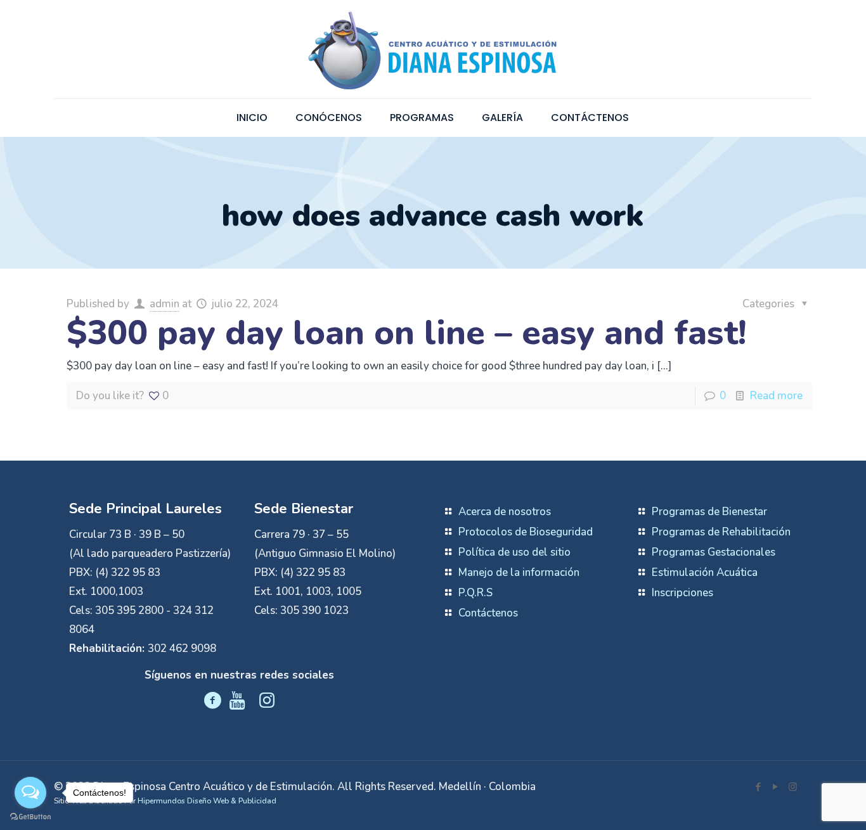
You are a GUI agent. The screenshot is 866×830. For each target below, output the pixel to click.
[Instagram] (792, 787)
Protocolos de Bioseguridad (525, 532)
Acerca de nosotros (504, 511)
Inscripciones (682, 592)
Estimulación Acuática (705, 572)
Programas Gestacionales (713, 552)
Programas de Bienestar (709, 511)
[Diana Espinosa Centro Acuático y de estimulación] (433, 49)
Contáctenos (488, 613)
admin (164, 304)
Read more (776, 395)
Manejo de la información (518, 572)
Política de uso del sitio (514, 552)
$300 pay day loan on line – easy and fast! (406, 332)
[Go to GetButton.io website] (30, 817)
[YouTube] (775, 787)
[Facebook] (758, 787)
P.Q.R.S (475, 592)
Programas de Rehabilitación (721, 532)
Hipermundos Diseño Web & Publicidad (207, 801)
